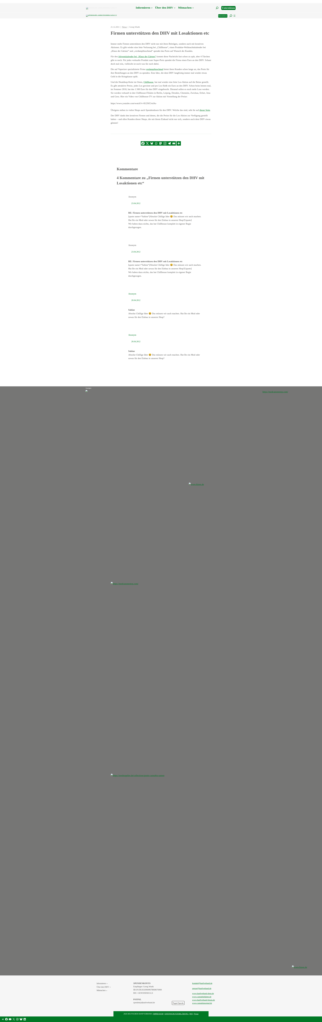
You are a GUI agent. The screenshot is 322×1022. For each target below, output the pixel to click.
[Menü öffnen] (234, 15)
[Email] (174, 143)
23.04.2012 (135, 203)
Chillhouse (148, 82)
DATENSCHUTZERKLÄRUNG (177, 1014)
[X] (147, 143)
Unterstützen (228, 8)
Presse (196, 1014)
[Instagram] (165, 143)
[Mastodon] (160, 143)
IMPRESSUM (158, 1014)
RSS (191, 1014)
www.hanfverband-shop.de (203, 993)
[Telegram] (169, 143)
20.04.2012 (135, 300)
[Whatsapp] (156, 143)
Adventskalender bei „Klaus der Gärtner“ (137, 56)
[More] (178, 143)
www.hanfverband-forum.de (203, 1000)
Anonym (132, 293)
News (124, 27)
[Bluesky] (152, 143)
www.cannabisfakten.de (201, 997)
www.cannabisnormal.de (202, 1003)
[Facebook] (143, 143)
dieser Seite (204, 110)
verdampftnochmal (154, 69)
